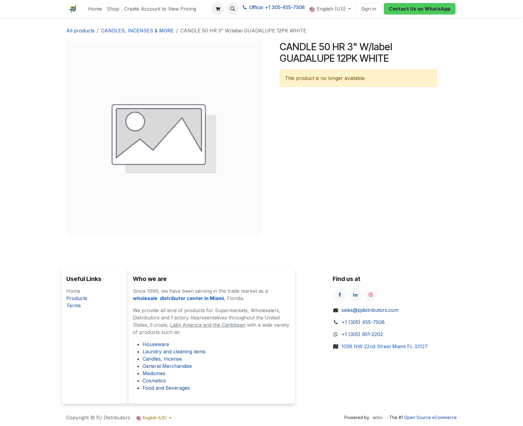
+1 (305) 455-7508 (363, 322)
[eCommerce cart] (217, 8)
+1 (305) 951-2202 (362, 334)
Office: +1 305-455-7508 (277, 7)
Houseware (156, 344)
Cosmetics (154, 381)
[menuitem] (95, 9)
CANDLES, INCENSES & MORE (137, 31)
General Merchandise (167, 366)
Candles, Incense (162, 359)
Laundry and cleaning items (174, 351)
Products (76, 298)
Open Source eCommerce (430, 417)
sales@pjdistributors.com (369, 310)
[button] (232, 8)
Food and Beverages (166, 388)
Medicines (154, 373)
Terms (73, 305)
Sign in (368, 9)
